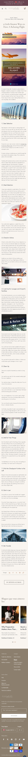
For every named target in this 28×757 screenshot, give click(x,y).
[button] (2, 8)
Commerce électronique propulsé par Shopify (11, 755)
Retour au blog (15, 582)
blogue (15, 17)
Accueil (11, 17)
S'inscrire (14, 715)
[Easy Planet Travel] (14, 9)
